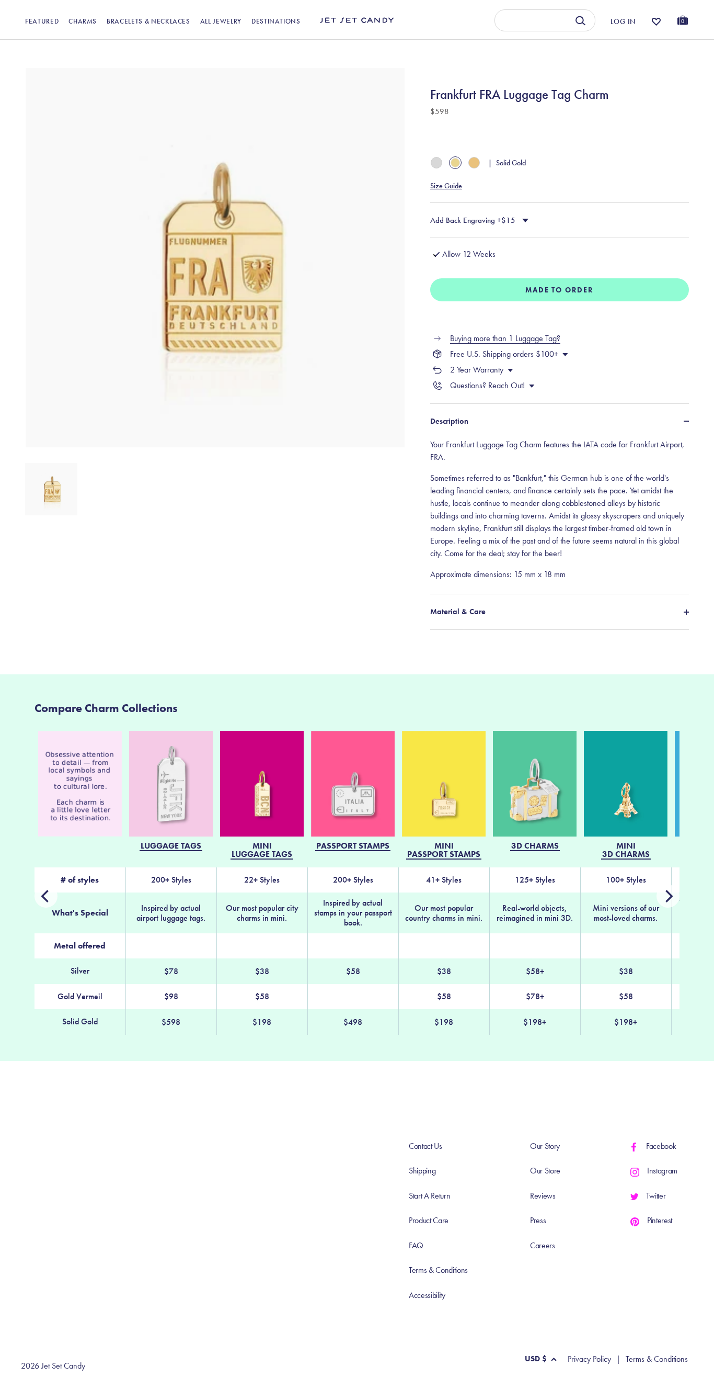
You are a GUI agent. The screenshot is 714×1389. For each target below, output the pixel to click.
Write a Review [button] (476, 51)
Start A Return (430, 1195)
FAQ (416, 1245)
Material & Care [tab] (458, 611)
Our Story (545, 1145)
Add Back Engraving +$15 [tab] (472, 220)
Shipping (422, 1170)
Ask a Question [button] (636, 51)
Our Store (545, 1170)
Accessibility (427, 1295)
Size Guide (446, 185)
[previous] (668, 896)
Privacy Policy (589, 1359)
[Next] (45, 896)
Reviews (543, 1195)
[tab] (559, 509)
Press (538, 1220)
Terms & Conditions (438, 1269)
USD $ (536, 1358)
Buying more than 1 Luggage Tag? (505, 338)
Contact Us (425, 1145)
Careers (542, 1245)
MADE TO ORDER (559, 290)
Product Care (428, 1220)
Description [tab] (449, 421)
